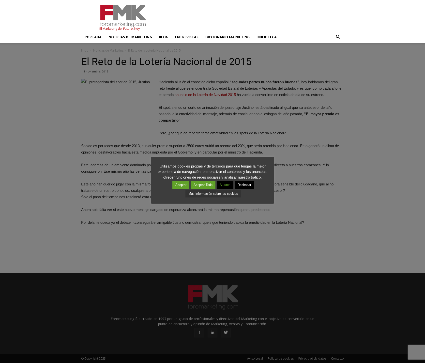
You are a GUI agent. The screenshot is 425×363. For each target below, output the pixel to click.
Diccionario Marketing (227, 37)
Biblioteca (267, 37)
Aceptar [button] (180, 185)
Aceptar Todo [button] (203, 185)
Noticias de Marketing (130, 37)
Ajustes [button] (225, 185)
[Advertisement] (254, 18)
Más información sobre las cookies (213, 193)
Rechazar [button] (244, 185)
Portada (93, 37)
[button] (338, 37)
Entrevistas (186, 37)
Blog (163, 37)
